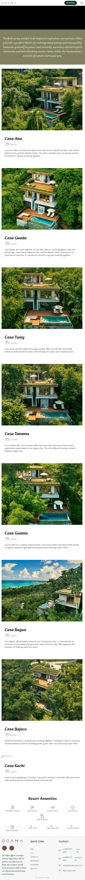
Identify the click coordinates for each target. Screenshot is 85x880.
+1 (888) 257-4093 (68, 858)
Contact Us (34, 857)
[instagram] (61, 3)
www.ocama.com (69, 871)
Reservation (34, 861)
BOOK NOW (70, 3)
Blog (32, 853)
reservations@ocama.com (72, 866)
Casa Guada (16, 238)
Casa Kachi (15, 766)
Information (34, 865)
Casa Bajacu (16, 729)
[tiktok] (57, 3)
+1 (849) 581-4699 (68, 850)
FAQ (31, 849)
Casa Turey (14, 337)
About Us (33, 869)
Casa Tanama (17, 434)
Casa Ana (13, 138)
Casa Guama (16, 533)
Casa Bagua (15, 630)
